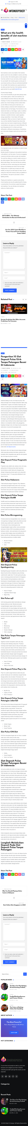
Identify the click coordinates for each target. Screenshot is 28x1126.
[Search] (26, 10)
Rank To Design (6, 41)
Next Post (21, 227)
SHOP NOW (14, 1032)
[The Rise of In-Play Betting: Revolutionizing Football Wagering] (4, 986)
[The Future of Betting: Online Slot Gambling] (4, 1008)
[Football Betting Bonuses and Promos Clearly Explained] (4, 997)
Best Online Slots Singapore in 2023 (14, 905)
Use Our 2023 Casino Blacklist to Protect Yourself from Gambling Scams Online (15, 231)
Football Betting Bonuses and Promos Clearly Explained (17, 998)
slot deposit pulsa (11, 446)
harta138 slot (18, 89)
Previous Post (7, 213)
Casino (2, 316)
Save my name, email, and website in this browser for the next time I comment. (14, 284)
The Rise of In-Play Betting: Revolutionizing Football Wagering (18, 987)
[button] (23, 299)
